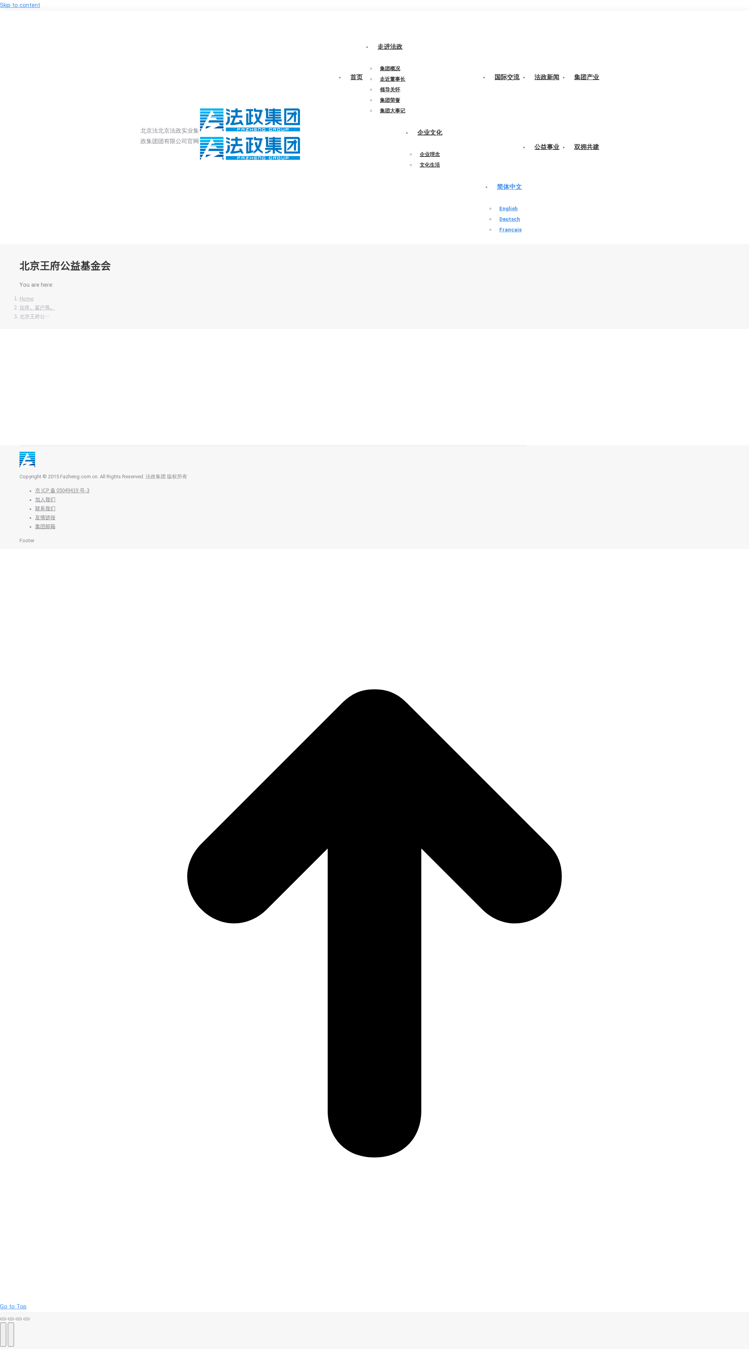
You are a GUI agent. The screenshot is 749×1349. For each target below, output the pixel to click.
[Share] (11, 1319)
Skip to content (20, 5)
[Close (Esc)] (3, 1319)
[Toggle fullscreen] (19, 1319)
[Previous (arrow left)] (3, 1334)
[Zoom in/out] (26, 1319)
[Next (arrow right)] (11, 1334)
